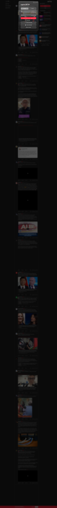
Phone (33, 8)
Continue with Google (29, 22)
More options (29, 27)
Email (25, 8)
